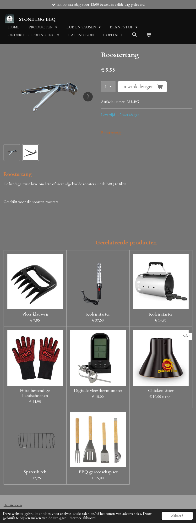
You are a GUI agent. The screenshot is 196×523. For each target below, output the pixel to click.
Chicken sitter (161, 390)
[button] (12, 152)
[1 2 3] (108, 86)
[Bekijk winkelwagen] (148, 35)
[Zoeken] (134, 34)
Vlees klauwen (35, 314)
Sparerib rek (35, 472)
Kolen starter (98, 314)
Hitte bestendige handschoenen (35, 393)
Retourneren (13, 505)
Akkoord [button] (177, 516)
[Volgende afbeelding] (88, 96)
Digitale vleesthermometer (98, 390)
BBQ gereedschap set (98, 472)
